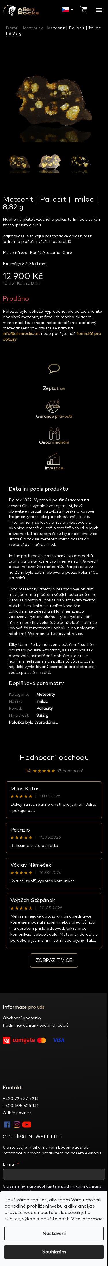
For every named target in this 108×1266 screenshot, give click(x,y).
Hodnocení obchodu (54, 757)
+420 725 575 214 (21, 1099)
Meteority (45, 695)
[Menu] (99, 10)
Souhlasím (54, 1252)
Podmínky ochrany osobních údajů (36, 1025)
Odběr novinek (17, 1113)
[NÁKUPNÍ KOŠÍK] (86, 9)
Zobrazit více (54, 960)
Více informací (87, 1219)
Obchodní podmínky (22, 1018)
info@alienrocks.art (21, 334)
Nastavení (54, 1233)
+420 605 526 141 (20, 1106)
